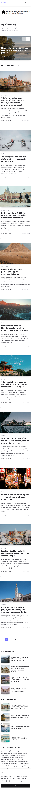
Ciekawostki (6, 210)
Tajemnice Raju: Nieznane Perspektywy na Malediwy (19, 738)
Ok (15, 785)
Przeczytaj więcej (5, 56)
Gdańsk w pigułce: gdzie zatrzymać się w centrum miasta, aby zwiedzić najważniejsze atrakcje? (12, 101)
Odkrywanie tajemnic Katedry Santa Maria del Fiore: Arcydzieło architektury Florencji (20, 669)
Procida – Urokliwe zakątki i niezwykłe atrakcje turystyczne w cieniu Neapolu (15, 553)
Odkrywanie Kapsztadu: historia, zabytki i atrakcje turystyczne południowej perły (14, 328)
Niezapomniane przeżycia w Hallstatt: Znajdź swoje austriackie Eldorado (19, 658)
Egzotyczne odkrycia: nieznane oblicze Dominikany (20, 727)
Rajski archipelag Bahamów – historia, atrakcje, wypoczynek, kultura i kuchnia (20, 679)
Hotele (5, 95)
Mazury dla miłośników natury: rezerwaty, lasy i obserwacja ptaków (15, 50)
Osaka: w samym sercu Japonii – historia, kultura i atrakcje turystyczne (15, 497)
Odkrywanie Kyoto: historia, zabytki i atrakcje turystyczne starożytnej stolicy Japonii (14, 384)
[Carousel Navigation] (26, 38)
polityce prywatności (21, 781)
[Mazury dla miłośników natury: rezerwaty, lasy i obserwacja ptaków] (20, 39)
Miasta (5, 323)
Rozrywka (5, 154)
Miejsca (5, 548)
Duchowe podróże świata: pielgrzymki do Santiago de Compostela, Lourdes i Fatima (14, 609)
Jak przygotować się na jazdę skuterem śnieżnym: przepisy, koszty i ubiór (14, 159)
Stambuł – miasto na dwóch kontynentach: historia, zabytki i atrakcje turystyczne (15, 440)
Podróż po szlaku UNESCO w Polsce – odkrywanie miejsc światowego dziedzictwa (13, 215)
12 (15, 639)
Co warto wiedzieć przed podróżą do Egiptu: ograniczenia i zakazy (12, 271)
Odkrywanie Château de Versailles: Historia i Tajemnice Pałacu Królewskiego (20, 690)
